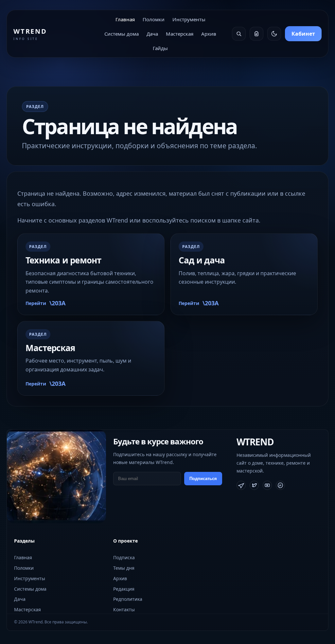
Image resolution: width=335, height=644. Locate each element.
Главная (125, 19)
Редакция (123, 589)
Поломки (154, 19)
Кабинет (303, 33)
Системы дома (121, 33)
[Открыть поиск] (239, 34)
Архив (208, 33)
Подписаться (203, 478)
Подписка (124, 557)
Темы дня (123, 568)
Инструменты (188, 19)
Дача (152, 33)
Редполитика (127, 599)
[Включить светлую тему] (274, 34)
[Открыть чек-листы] (256, 34)
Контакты (124, 609)
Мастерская (179, 33)
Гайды (160, 48)
